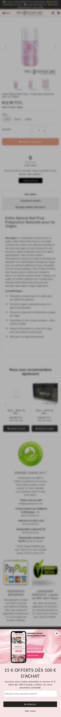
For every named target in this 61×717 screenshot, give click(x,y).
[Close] (57, 633)
